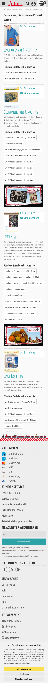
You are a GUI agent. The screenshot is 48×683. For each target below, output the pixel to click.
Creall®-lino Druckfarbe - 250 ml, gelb (18, 174)
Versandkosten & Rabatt (14, 504)
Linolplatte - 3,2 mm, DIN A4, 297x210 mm (20, 137)
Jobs (4, 590)
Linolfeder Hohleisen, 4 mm (15, 289)
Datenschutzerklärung (13, 607)
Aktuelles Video (13, 620)
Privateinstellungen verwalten (17, 521)
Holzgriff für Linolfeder (13, 295)
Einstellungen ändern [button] (24, 679)
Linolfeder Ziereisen (12, 283)
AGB (4, 601)
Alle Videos (10, 626)
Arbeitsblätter (12, 637)
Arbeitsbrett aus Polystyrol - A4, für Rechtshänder (22, 149)
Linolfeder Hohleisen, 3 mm (32, 283)
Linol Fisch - (12, 376)
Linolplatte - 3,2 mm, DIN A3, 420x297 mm (20, 271)
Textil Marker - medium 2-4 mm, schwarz (19, 78)
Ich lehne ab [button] (24, 674)
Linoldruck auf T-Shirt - (19, 50)
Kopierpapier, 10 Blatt (13, 426)
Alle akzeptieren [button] (24, 669)
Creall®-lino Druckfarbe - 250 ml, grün (19, 180)
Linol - (8, 236)
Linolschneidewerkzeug (13, 143)
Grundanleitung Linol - (19, 112)
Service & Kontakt (10, 498)
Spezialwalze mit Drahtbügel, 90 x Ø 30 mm (20, 155)
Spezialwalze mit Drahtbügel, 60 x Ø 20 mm (20, 72)
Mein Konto (7, 515)
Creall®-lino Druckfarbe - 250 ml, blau (19, 161)
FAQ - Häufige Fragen (12, 509)
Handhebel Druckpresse (13, 319)
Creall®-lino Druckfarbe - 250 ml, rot (18, 168)
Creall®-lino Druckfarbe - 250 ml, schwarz (20, 313)
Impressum (7, 596)
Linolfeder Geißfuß (32, 277)
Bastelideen (11, 632)
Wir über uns (8, 584)
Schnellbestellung (11, 492)
